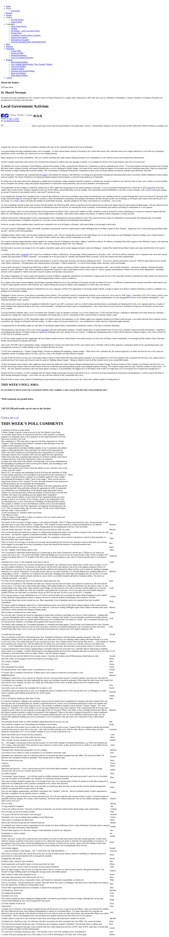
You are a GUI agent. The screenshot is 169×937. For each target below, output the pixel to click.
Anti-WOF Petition (18, 66)
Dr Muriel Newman (11, 121)
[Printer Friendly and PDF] (21, 116)
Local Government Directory (22, 58)
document (25, 254)
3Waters (14, 29)
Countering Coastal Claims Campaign (25, 35)
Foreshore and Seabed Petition (23, 71)
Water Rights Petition (19, 75)
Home (8, 6)
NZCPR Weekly (17, 20)
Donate (9, 15)
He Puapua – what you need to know (25, 31)
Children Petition (17, 69)
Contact (9, 78)
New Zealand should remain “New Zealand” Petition (31, 64)
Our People (15, 11)
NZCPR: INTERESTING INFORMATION (28, 42)
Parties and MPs (17, 53)
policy (128, 295)
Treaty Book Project (19, 26)
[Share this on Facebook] (2, 116)
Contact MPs (16, 51)
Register (9, 13)
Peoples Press (16, 33)
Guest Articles (16, 22)
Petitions (9, 60)
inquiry (45, 175)
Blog (8, 44)
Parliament (10, 49)
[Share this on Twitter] (6, 116)
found (149, 188)
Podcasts (9, 46)
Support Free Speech (19, 37)
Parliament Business (19, 55)
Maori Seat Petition (18, 73)
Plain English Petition (19, 62)
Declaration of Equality (20, 40)
